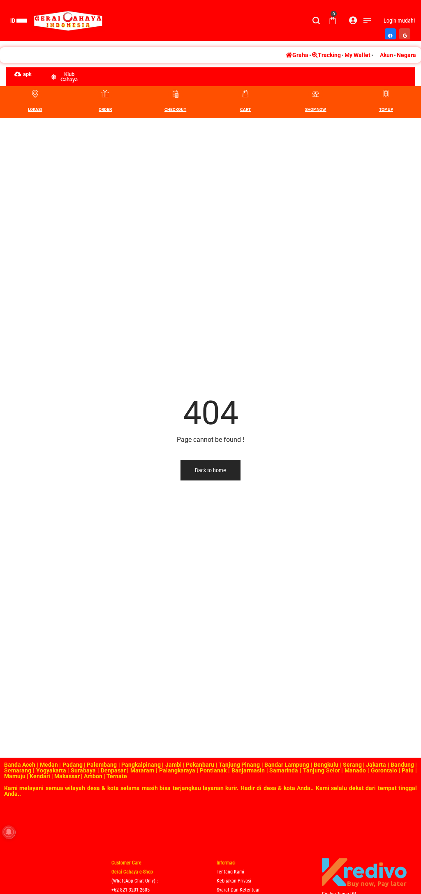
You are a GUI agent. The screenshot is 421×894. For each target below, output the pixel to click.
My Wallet (357, 55)
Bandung (402, 764)
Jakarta (376, 764)
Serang (352, 764)
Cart (245, 109)
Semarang (17, 770)
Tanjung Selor (321, 770)
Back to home (210, 470)
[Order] (105, 93)
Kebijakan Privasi (234, 881)
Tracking (329, 55)
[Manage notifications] (8, 832)
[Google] (405, 31)
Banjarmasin (248, 770)
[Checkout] (175, 93)
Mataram (142, 770)
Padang (72, 764)
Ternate (116, 776)
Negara (406, 55)
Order (105, 109)
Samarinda (283, 770)
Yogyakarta (51, 770)
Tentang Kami (230, 872)
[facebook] (391, 31)
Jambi (173, 764)
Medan (49, 764)
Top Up (386, 109)
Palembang (102, 764)
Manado (355, 770)
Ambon (93, 776)
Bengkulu (326, 764)
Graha (300, 55)
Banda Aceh (19, 764)
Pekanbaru (200, 764)
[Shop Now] (315, 93)
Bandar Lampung (286, 764)
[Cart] (245, 93)
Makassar (67, 776)
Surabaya (83, 770)
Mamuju (14, 776)
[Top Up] (386, 93)
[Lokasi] (35, 93)
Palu (408, 770)
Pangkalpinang (141, 764)
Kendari (40, 776)
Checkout (175, 109)
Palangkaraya (177, 770)
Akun (386, 55)
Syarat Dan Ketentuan (239, 890)
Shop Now (315, 109)
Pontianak (213, 770)
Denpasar (113, 770)
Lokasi (35, 109)
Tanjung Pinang (239, 764)
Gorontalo (384, 770)
